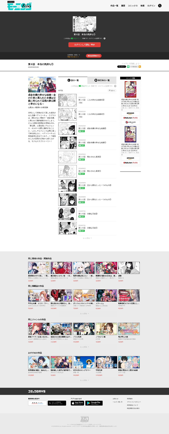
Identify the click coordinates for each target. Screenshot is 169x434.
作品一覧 (114, 6)
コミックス (133, 6)
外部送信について (132, 405)
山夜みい (31, 107)
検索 (143, 6)
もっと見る (86, 238)
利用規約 (130, 398)
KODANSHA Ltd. (57, 426)
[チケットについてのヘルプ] (104, 38)
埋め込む (134, 66)
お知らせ (115, 398)
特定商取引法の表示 (133, 408)
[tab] (72, 80)
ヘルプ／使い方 (117, 402)
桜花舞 (45, 107)
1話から (113, 90)
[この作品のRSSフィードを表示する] (140, 66)
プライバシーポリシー (134, 402)
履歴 (123, 6)
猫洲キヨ (39, 107)
